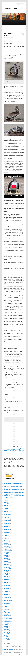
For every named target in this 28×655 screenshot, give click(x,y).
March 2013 (6, 612)
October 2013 (7, 602)
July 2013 (6, 606)
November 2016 (7, 547)
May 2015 (6, 574)
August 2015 (6, 570)
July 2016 (6, 553)
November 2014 (7, 584)
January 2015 (7, 581)
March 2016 (6, 559)
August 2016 (6, 552)
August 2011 (6, 633)
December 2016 (7, 546)
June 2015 (6, 573)
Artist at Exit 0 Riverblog (9, 645)
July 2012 (6, 624)
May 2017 (6, 538)
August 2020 (6, 507)
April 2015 (6, 576)
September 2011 (7, 632)
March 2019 (6, 517)
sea (19, 449)
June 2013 (6, 608)
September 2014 (7, 587)
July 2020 (6, 508)
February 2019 (7, 519)
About (5, 21)
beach (5, 448)
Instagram (9, 470)
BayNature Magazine (8, 649)
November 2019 (7, 513)
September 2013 (7, 603)
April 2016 (6, 558)
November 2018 (7, 522)
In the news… (6, 23)
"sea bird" (19, 446)
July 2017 (6, 535)
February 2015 (7, 579)
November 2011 (7, 630)
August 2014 (6, 588)
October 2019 (7, 514)
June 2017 (6, 537)
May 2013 (6, 609)
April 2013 (6, 611)
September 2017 (7, 532)
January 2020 (7, 510)
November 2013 (7, 600)
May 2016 (6, 556)
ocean (18, 448)
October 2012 (7, 620)
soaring (9, 450)
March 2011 (6, 639)
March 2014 (6, 596)
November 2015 (7, 565)
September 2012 (7, 621)
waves (16, 450)
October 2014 (7, 585)
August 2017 (6, 534)
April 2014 (6, 594)
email (14, 465)
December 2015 (7, 564)
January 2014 (7, 597)
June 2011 (6, 636)
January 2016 (7, 562)
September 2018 (7, 525)
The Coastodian (10, 8)
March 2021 (6, 503)
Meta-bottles (10, 21)
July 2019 (6, 516)
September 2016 (7, 550)
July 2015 (6, 571)
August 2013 (6, 605)
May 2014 (6, 593)
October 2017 (7, 531)
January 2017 (7, 544)
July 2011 (6, 635)
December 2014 (7, 582)
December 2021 (7, 502)
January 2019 (7, 520)
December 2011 (7, 629)
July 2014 (6, 590)
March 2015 (6, 578)
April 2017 (6, 540)
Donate (16, 21)
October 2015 (7, 567)
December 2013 (7, 599)
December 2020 (7, 505)
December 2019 (7, 511)
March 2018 (6, 528)
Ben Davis (9, 448)
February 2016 (7, 561)
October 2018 (7, 523)
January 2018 (7, 529)
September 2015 (7, 568)
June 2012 (6, 626)
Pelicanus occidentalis (8, 449)
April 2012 (6, 627)
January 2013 (7, 615)
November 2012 (7, 618)
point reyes (15, 449)
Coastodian (6, 39)
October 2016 (7, 549)
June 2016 (6, 555)
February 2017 (7, 543)
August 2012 (6, 623)
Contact (13, 23)
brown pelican (14, 448)
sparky (13, 450)
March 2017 (6, 541)
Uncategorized (11, 446)
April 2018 (6, 526)
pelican (21, 448)
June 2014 (6, 591)
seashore (6, 450)
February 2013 (7, 614)
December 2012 (7, 617)
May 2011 (6, 638)
